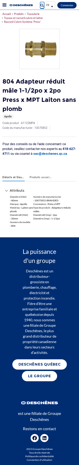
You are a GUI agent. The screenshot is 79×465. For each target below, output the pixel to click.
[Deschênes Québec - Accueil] (21, 5)
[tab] (13, 177)
